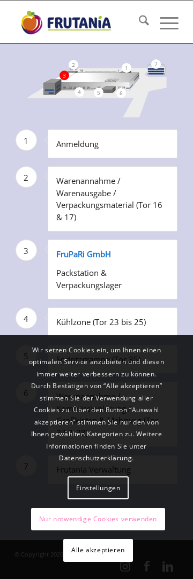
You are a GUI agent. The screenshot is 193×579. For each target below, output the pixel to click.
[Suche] (138, 22)
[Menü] (164, 22)
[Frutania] (80, 22)
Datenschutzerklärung (95, 457)
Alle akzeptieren (98, 549)
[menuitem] (138, 22)
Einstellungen (98, 487)
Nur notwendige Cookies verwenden (98, 518)
